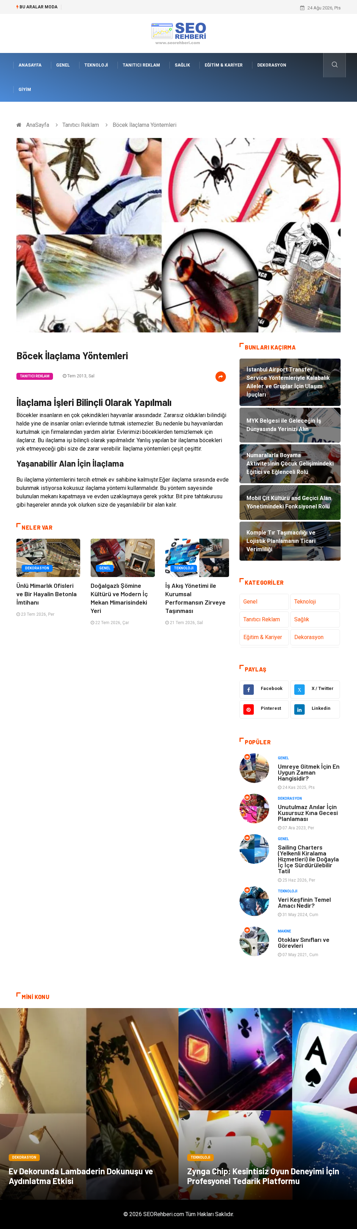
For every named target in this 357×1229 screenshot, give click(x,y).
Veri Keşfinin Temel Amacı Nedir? (304, 902)
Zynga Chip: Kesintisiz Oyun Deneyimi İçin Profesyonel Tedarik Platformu (263, 1176)
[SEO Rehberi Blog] (178, 33)
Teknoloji (96, 65)
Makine (284, 931)
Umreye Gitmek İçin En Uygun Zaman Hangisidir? (309, 772)
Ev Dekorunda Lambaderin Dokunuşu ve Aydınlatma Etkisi (81, 1176)
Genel (63, 65)
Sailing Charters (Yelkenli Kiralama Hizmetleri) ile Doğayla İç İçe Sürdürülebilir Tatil (308, 859)
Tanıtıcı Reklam (141, 65)
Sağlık (182, 65)
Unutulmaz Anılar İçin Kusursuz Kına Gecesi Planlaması (308, 812)
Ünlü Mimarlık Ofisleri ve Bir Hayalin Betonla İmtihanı (46, 594)
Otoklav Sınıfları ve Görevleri (303, 942)
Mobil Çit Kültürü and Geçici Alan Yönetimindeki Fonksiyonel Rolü (132, 7)
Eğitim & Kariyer (224, 65)
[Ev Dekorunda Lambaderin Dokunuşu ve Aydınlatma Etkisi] (89, 1104)
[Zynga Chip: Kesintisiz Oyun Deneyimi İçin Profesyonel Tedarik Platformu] (267, 1104)
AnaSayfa (29, 65)
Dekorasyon (271, 65)
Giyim (24, 89)
